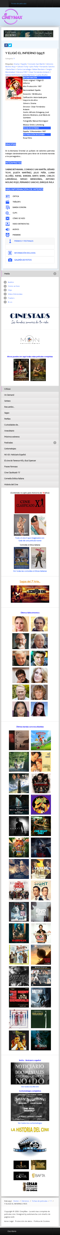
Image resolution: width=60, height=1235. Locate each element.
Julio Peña (34, 66)
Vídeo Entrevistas (15, 294)
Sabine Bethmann (12, 75)
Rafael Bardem (38, 69)
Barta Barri (11, 69)
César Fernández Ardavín (39, 72)
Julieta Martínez (28, 75)
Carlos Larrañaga (24, 69)
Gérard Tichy (22, 66)
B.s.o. (10, 302)
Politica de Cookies (42, 1221)
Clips (10, 290)
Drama (16, 64)
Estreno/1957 (21, 72)
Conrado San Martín (36, 64)
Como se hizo (14, 286)
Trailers (11, 298)
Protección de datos (23, 1221)
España (24, 64)
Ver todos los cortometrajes (30, 1123)
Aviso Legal (9, 1221)
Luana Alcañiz (42, 75)
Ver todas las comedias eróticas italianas (30, 571)
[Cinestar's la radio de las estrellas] (30, 318)
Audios (11, 282)
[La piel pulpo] (28, 33)
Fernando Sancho (47, 66)
